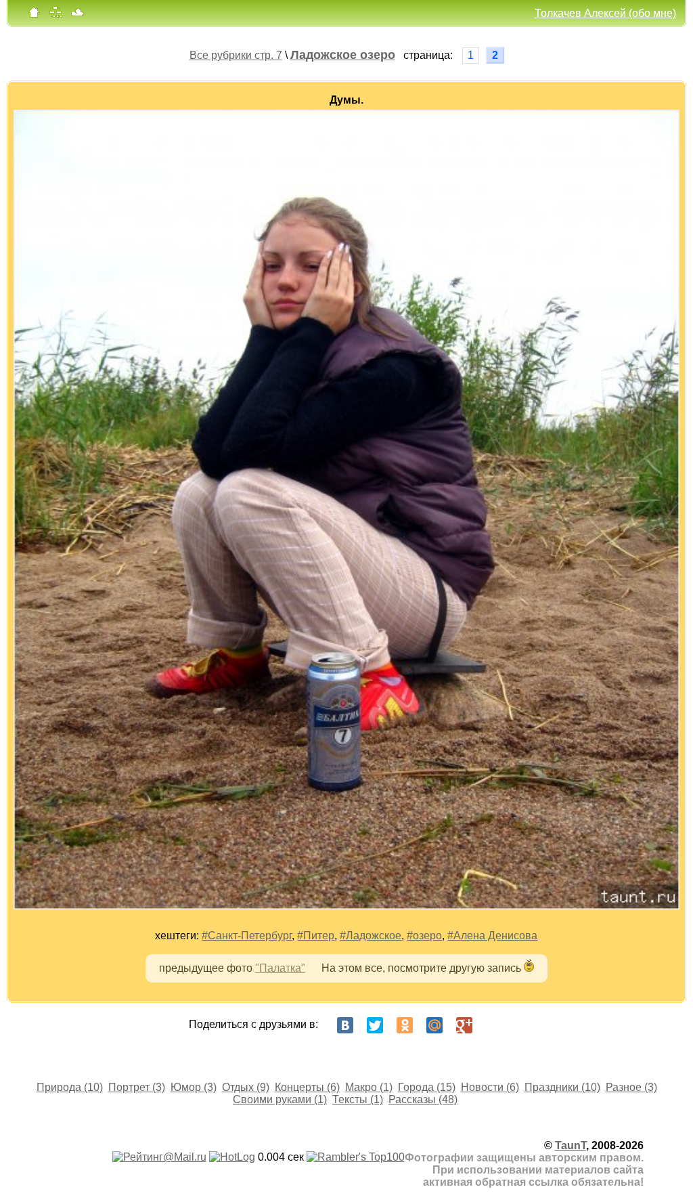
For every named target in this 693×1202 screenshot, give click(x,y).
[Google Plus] (464, 1025)
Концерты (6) (307, 1087)
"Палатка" (280, 968)
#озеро (424, 935)
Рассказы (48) (422, 1099)
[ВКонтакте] (345, 1025)
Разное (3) (631, 1087)
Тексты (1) (357, 1099)
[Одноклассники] (405, 1025)
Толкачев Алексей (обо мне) (605, 13)
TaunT (570, 1145)
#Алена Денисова (492, 935)
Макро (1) (369, 1087)
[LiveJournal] (494, 1025)
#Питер (315, 935)
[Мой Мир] (434, 1025)
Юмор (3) (194, 1087)
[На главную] (34, 15)
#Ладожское (370, 935)
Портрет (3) (136, 1087)
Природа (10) (70, 1087)
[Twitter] (375, 1025)
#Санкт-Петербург (247, 935)
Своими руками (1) (280, 1099)
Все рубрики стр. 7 (235, 55)
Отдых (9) (245, 1087)
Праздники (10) (562, 1087)
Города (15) (426, 1087)
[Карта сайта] (55, 15)
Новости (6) (490, 1087)
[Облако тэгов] (77, 15)
